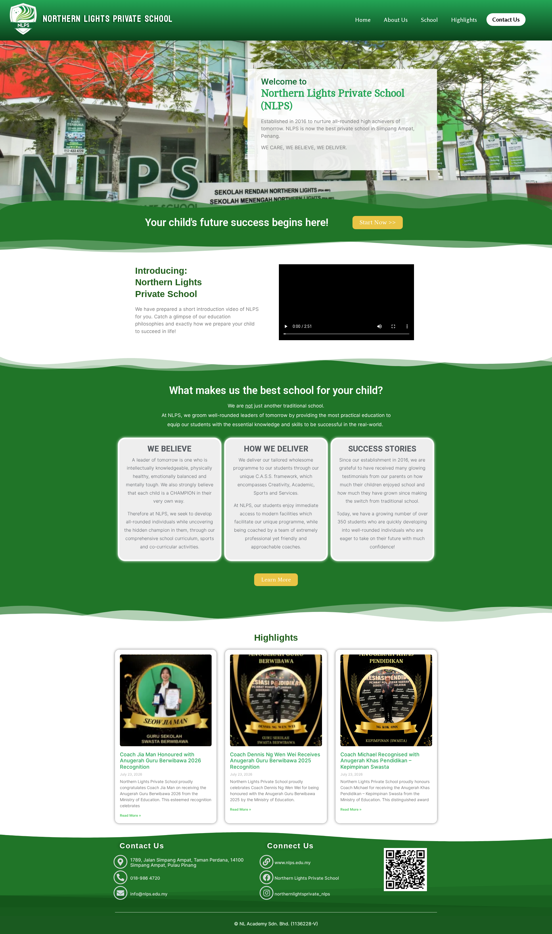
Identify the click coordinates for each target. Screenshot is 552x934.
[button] (506, 19)
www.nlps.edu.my (293, 862)
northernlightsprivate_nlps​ (302, 894)
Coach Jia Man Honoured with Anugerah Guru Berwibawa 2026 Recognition (160, 760)
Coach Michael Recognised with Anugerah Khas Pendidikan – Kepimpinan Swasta (379, 760)
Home (363, 19)
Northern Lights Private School (307, 878)
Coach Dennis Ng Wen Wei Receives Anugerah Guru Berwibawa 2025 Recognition (275, 760)
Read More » (130, 815)
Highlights (464, 19)
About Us (396, 19)
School (429, 19)
